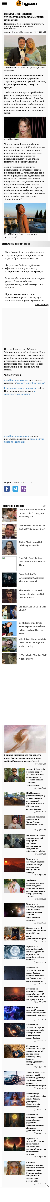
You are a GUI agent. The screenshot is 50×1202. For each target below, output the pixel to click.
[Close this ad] (48, 1186)
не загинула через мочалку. (20, 392)
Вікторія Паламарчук (22, 31)
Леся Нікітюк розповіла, (16, 435)
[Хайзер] (26, 3)
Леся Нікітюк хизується (16, 379)
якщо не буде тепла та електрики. (24, 440)
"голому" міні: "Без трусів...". (30, 382)
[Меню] (4, 3)
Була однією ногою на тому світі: (21, 388)
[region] (25, 327)
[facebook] (7, 489)
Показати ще (41, 304)
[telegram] (15, 489)
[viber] (23, 489)
